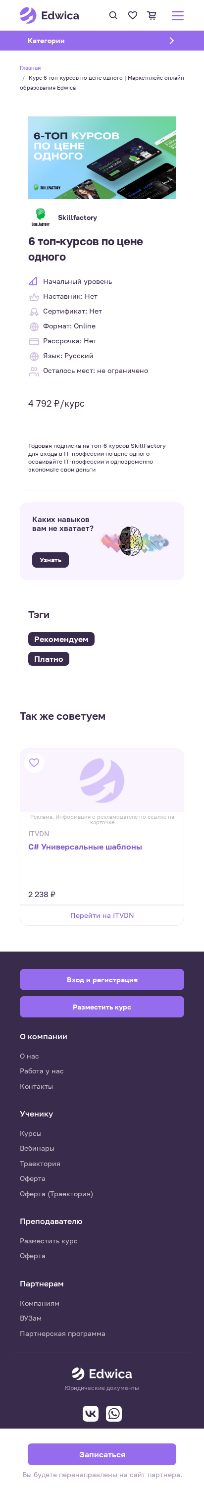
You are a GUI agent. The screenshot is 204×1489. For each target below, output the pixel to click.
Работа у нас (42, 1070)
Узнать (50, 560)
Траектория (40, 1163)
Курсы (31, 1133)
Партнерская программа (62, 1333)
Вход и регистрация (102, 979)
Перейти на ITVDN (102, 915)
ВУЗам (31, 1318)
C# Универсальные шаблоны (85, 846)
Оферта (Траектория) (56, 1193)
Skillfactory (77, 217)
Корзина (152, 15)
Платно (48, 659)
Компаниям (39, 1303)
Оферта (33, 1178)
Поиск (113, 15)
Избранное (132, 15)
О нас (29, 1056)
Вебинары (37, 1148)
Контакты (36, 1086)
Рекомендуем (61, 639)
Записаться (102, 1454)
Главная (30, 67)
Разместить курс (49, 1240)
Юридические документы (102, 1388)
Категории (59, 40)
